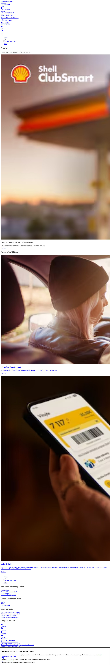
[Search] (55, 33)
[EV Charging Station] (55, 28)
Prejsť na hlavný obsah (7, 1)
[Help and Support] (55, 30)
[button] (55, 13)
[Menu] (55, 35)
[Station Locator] (55, 26)
